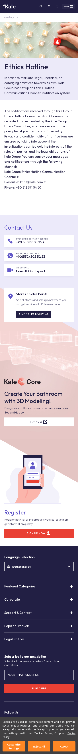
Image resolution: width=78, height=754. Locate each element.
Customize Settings (13, 746)
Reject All (39, 746)
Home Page (8, 17)
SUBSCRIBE (39, 688)
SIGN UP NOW (36, 533)
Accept (64, 746)
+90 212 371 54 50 (28, 187)
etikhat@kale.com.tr (31, 182)
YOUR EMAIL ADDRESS (23, 675)
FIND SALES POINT (31, 314)
